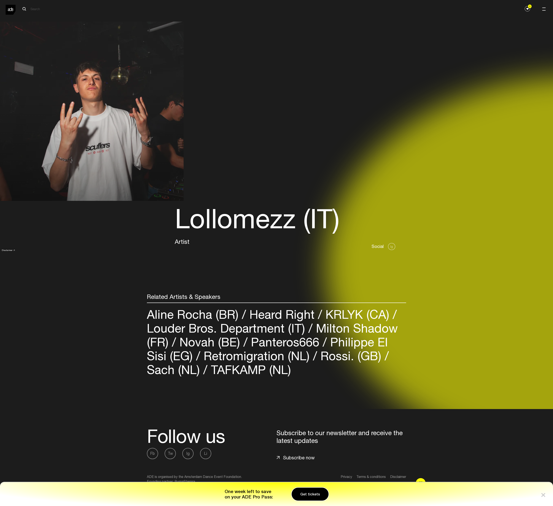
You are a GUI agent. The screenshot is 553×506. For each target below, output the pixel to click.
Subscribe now (299, 457)
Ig (391, 246)
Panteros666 (285, 342)
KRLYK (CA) (357, 314)
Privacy (346, 477)
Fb (152, 453)
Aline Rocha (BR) (194, 314)
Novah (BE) (209, 342)
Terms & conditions (371, 477)
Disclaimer (7, 250)
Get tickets (310, 494)
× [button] (543, 494)
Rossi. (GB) (351, 356)
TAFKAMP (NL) (249, 370)
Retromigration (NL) (256, 356)
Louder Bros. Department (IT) (227, 328)
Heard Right (282, 314)
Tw (170, 453)
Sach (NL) (175, 370)
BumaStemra (185, 481)
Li (205, 453)
